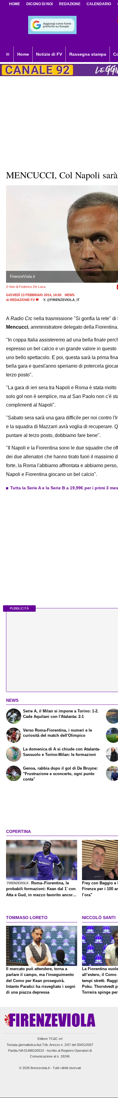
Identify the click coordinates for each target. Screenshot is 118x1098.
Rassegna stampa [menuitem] (87, 54)
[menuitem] (7, 54)
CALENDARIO (99, 4)
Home (14, 4)
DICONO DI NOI (39, 4)
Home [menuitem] (23, 54)
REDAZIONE (69, 4)
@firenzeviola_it (63, 300)
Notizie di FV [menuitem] (49, 54)
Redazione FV (22, 300)
